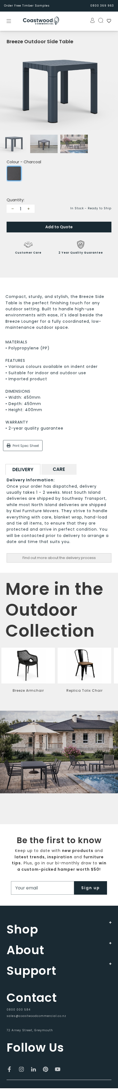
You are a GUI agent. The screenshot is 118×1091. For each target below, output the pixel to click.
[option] (59, 91)
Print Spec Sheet (25, 445)
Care (59, 469)
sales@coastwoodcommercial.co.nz (36, 1016)
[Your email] (42, 888)
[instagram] (21, 1069)
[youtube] (58, 1069)
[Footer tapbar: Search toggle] (99, 20)
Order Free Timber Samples (27, 6)
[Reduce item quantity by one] (13, 209)
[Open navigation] (13, 21)
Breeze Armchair (28, 690)
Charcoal (14, 173)
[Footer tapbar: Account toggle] (91, 20)
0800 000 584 (18, 1010)
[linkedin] (33, 1069)
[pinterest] (46, 1069)
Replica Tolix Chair (84, 690)
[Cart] (107, 21)
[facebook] (9, 1069)
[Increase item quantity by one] (29, 209)
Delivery (22, 469)
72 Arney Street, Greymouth (30, 1030)
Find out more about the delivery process (59, 557)
